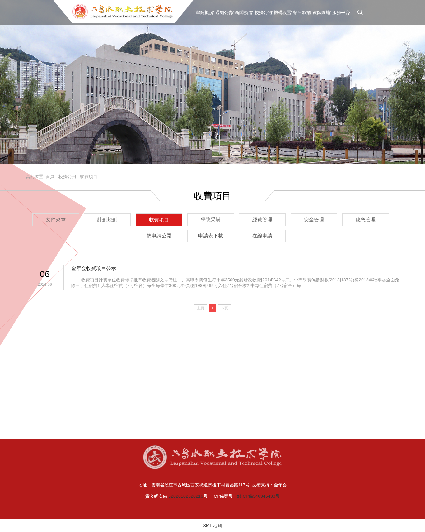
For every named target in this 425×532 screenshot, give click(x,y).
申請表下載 (210, 235)
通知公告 (224, 12)
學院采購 (211, 219)
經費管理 (262, 219)
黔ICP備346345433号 (258, 496)
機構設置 (282, 12)
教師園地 (321, 12)
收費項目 (88, 176)
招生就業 (302, 12)
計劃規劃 (107, 219)
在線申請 (262, 235)
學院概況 (204, 12)
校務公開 (263, 12)
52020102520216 (185, 496)
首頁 (50, 176)
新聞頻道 (243, 12)
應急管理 (366, 219)
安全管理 (314, 219)
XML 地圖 (212, 525)
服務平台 (341, 12)
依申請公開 (159, 235)
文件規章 (56, 219)
